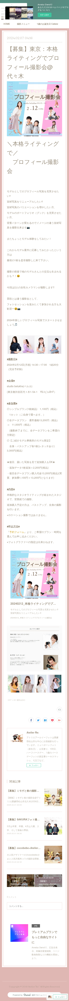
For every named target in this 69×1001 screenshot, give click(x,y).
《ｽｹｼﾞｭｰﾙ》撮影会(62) (16, 700)
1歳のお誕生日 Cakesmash (47, 23)
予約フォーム (16, 532)
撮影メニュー (23, 23)
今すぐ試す (44, 15)
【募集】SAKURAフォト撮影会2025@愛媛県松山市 (36, 819)
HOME (7, 23)
